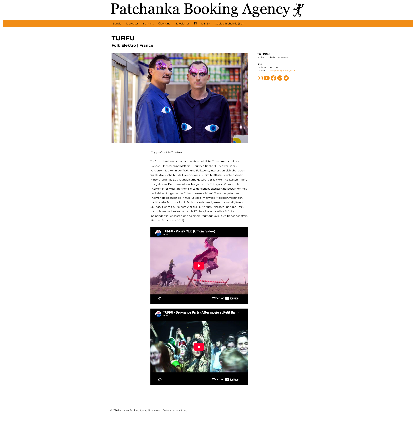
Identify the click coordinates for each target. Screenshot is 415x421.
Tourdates (132, 23)
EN (208, 23)
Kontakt (148, 23)
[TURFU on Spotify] (280, 79)
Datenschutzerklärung (175, 410)
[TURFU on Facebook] (273, 79)
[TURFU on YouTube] (267, 79)
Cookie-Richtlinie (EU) (229, 23)
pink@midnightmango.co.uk (283, 70)
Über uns (164, 23)
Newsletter (182, 23)
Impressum (155, 410)
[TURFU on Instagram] (260, 79)
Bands (117, 23)
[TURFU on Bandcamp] (286, 79)
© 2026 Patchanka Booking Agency (129, 410)
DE (203, 23)
